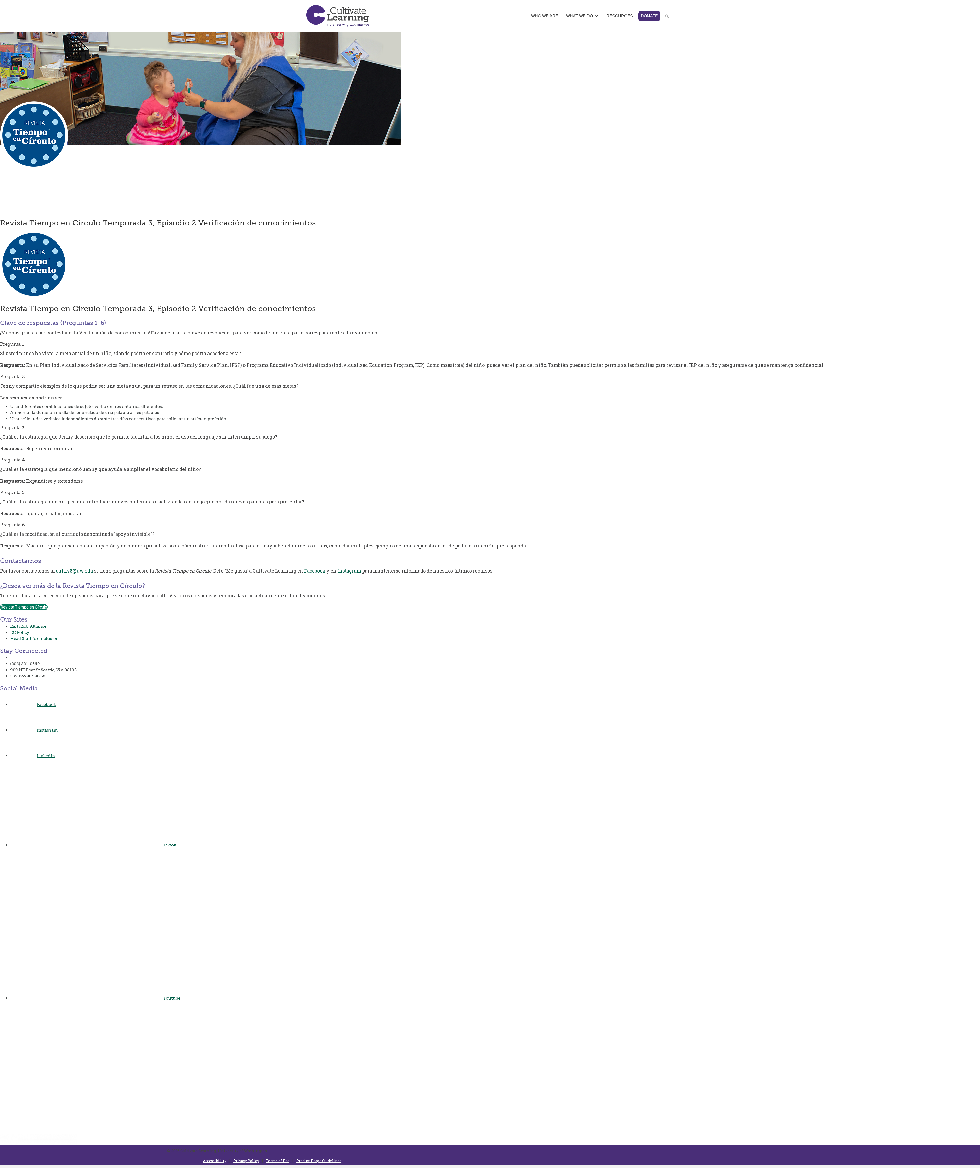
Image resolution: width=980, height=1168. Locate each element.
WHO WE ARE (544, 16)
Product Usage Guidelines (318, 1161)
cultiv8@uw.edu (74, 571)
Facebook (314, 571)
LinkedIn (46, 755)
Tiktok (169, 845)
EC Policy (19, 632)
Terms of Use (277, 1161)
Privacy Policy (246, 1161)
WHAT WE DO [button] (579, 16)
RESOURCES (619, 16)
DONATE (649, 16)
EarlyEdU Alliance (28, 626)
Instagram (349, 571)
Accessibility (214, 1161)
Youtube (171, 998)
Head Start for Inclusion (34, 638)
